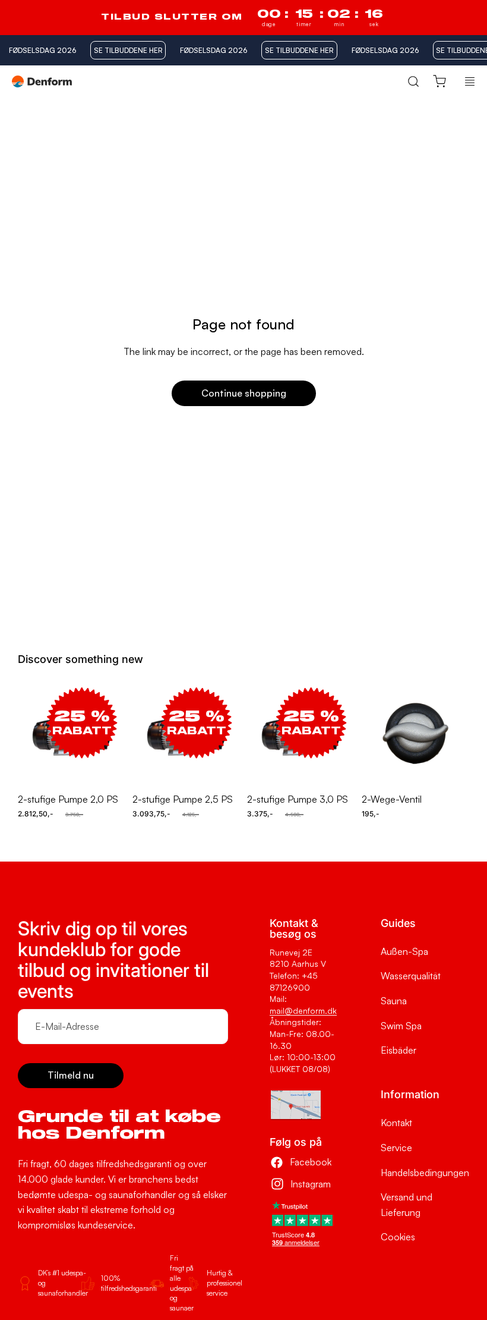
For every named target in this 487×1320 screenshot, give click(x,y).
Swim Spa (401, 1026)
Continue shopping (243, 393)
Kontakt (396, 1123)
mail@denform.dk (303, 1010)
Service (396, 1148)
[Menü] (470, 81)
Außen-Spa (404, 951)
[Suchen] (413, 81)
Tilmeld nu (71, 1075)
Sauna (394, 1001)
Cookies (398, 1237)
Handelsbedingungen (425, 1172)
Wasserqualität (411, 976)
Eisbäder (398, 1050)
